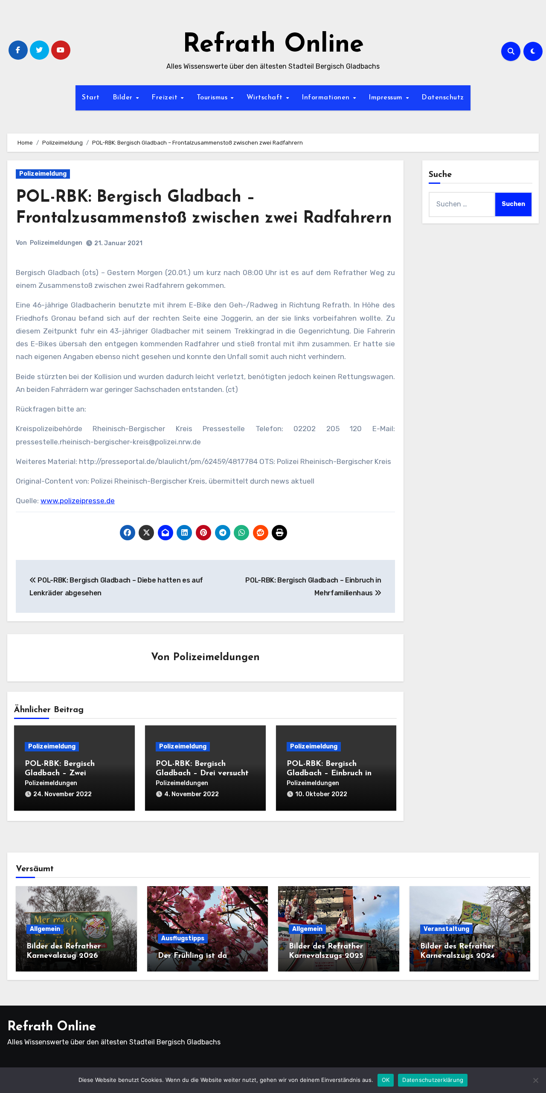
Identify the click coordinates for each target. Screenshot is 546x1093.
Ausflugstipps (182, 938)
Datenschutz (442, 97)
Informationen (327, 97)
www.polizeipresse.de (78, 500)
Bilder (124, 97)
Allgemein (45, 929)
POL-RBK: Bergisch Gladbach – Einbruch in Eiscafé (329, 773)
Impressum (387, 97)
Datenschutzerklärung (432, 1079)
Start (91, 97)
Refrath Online (273, 45)
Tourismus (213, 97)
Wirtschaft (266, 97)
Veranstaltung (446, 929)
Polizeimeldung (43, 173)
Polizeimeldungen (56, 242)
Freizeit (165, 97)
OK (386, 1079)
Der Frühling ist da (192, 956)
